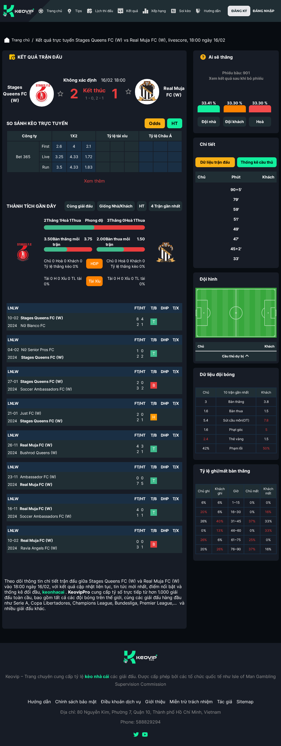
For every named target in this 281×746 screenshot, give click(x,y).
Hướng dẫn (39, 701)
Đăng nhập (263, 11)
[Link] (18, 11)
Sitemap (245, 701)
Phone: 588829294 (140, 722)
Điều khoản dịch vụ (121, 701)
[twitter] (136, 735)
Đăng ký (239, 11)
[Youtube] (145, 735)
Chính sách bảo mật (76, 701)
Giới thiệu (155, 701)
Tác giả (224, 701)
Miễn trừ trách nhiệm (191, 701)
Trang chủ (21, 40)
